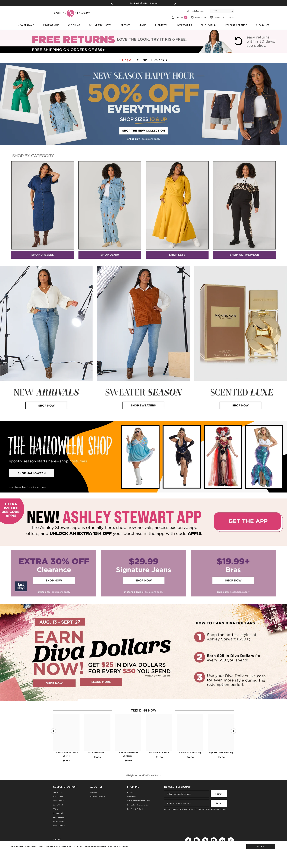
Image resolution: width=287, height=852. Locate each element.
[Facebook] (188, 840)
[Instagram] (197, 840)
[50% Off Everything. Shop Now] (143, 104)
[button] (53, 731)
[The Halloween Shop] (143, 456)
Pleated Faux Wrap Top (190, 752)
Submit (218, 793)
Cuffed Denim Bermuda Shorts (66, 754)
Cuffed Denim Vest (97, 752)
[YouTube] (222, 840)
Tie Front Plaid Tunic (159, 752)
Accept (260, 846)
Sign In (231, 17)
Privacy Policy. (123, 846)
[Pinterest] (205, 840)
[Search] (222, 11)
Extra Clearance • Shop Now (144, 3)
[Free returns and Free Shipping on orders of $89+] (143, 41)
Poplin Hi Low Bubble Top (221, 752)
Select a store (199, 11)
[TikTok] (214, 840)
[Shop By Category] (143, 156)
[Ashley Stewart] (42, 210)
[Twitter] (231, 840)
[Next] (175, 3)
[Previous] (111, 3)
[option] (143, 3)
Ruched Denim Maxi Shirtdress (128, 754)
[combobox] (219, 11)
